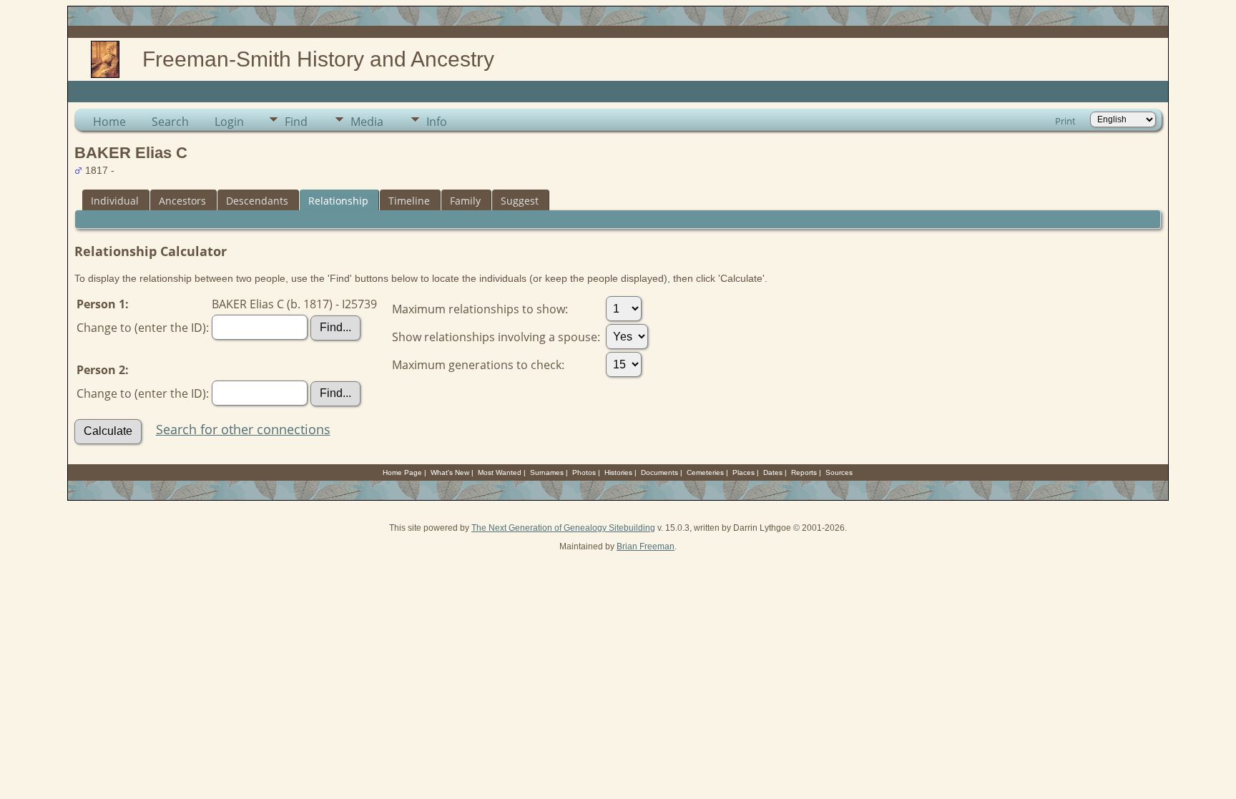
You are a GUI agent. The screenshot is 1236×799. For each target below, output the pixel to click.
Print (1065, 120)
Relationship (338, 200)
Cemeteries (705, 472)
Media (366, 121)
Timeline (409, 200)
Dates (773, 472)
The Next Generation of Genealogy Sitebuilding (563, 528)
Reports (804, 472)
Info (436, 121)
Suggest (520, 200)
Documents (659, 472)
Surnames (547, 472)
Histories (618, 472)
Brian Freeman (646, 546)
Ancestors (182, 200)
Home (109, 121)
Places (743, 472)
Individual (115, 200)
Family (465, 200)
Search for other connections (243, 429)
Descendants (257, 200)
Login (229, 121)
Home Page (402, 472)
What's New (450, 472)
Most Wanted (499, 472)
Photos (584, 472)
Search (170, 121)
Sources (839, 472)
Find (296, 121)
